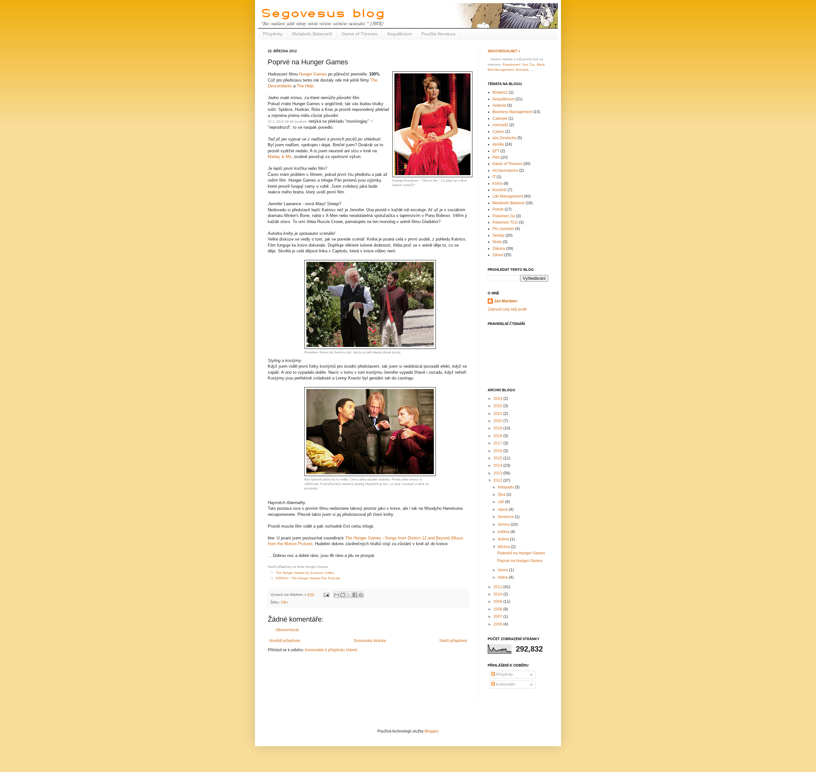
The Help (305, 85)
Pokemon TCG (505, 222)
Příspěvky (272, 33)
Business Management (512, 112)
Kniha (497, 183)
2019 (498, 428)
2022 (498, 406)
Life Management (507, 196)
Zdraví (497, 255)
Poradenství (512, 64)
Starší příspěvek (453, 641)
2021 (498, 413)
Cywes (498, 131)
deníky (498, 144)
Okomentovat (287, 630)
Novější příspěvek (284, 641)
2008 (498, 609)
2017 (498, 443)
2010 (498, 594)
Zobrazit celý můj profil (507, 309)
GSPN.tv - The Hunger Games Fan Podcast (308, 578)
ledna (503, 577)
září (501, 502)
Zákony (498, 248)
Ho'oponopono (505, 170)
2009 (498, 601)
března (504, 547)
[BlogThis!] (342, 595)
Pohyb (498, 209)
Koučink (499, 190)
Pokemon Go (503, 216)
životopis (522, 69)
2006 (498, 624)
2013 (498, 473)
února (503, 570)
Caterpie (499, 118)
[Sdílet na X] (349, 595)
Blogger (431, 731)
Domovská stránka (370, 641)
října (502, 494)
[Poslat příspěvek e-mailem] (326, 594)
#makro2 (500, 92)
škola (497, 242)
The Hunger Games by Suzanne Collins (305, 572)
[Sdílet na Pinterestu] (361, 595)
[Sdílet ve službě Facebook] (355, 595)
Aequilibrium (399, 33)
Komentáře (505, 684)
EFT (495, 151)
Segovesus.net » (504, 51)
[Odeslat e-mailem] (336, 595)
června (504, 524)
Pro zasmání (503, 229)
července (506, 517)
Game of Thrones (359, 33)
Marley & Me (279, 156)
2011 (498, 587)
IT (494, 177)
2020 (498, 421)
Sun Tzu (528, 64)
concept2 (500, 125)
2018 (498, 436)
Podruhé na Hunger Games (521, 553)
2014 (498, 465)
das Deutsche (504, 138)
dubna (504, 539)
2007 (498, 616)
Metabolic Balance (508, 203)
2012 (498, 480)
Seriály (498, 235)
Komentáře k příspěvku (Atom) (331, 650)
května (504, 532)
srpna (503, 509)
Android (499, 105)
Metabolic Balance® (312, 33)
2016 (498, 451)
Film (284, 602)
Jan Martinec (506, 301)
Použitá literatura (438, 33)
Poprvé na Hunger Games (520, 561)
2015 (498, 458)
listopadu (506, 487)
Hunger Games (313, 74)
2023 (498, 398)
